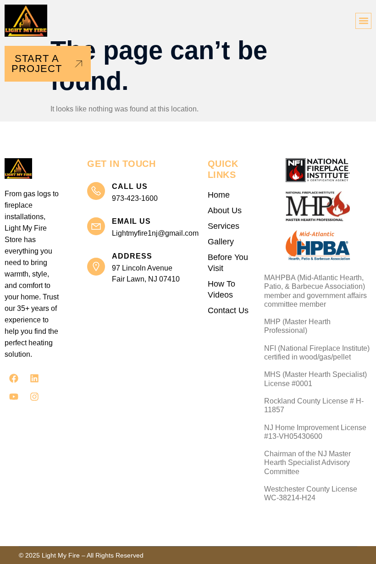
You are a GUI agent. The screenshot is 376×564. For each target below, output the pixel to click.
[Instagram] (34, 396)
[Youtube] (14, 396)
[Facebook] (14, 378)
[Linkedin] (34, 378)
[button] (363, 21)
